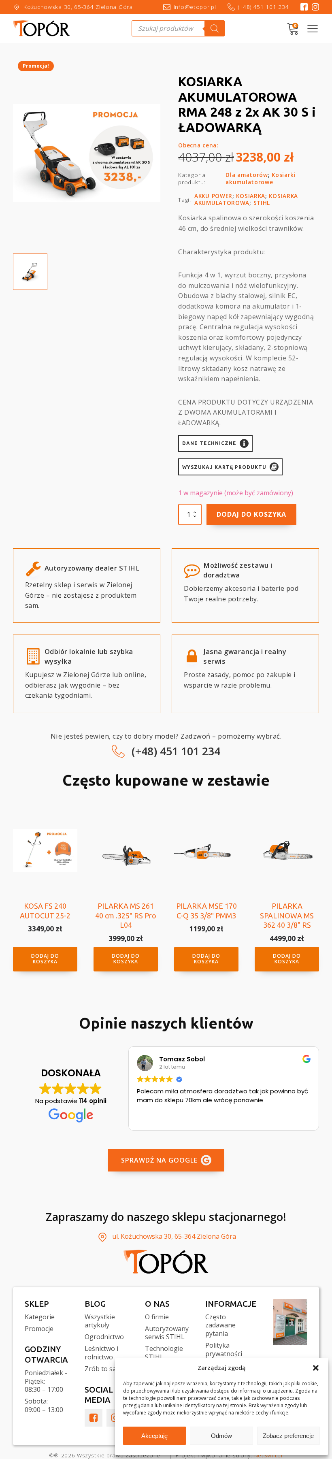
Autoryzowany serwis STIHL (167, 1333)
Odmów (221, 1435)
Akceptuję (154, 1435)
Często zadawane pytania (220, 1325)
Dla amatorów (247, 175)
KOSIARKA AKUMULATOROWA (246, 199)
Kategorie (40, 1317)
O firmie (157, 1317)
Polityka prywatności (223, 1349)
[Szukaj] (214, 28)
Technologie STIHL (164, 1352)
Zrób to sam (103, 1369)
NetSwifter (268, 1455)
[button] (316, 1368)
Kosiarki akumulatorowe (261, 178)
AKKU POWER (213, 196)
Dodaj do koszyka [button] (45, 958)
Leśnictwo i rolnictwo (101, 1352)
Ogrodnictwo (104, 1337)
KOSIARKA (250, 196)
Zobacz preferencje (288, 1435)
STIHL (261, 203)
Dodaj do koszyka (251, 514)
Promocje (39, 1329)
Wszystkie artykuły (100, 1321)
